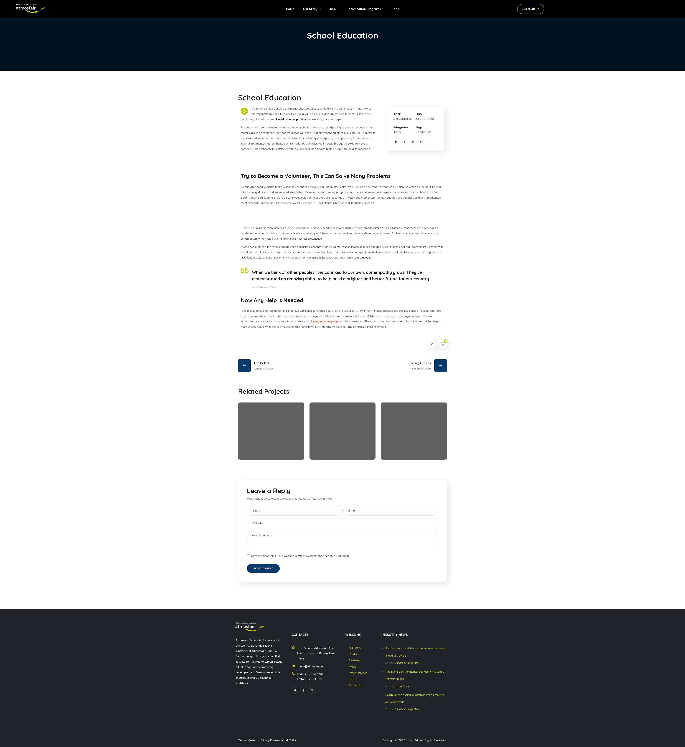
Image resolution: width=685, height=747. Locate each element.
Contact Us (356, 685)
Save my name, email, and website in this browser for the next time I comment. (300, 556)
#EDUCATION (256, 451)
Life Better (329, 445)
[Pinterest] (413, 141)
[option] (271, 433)
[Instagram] (421, 141)
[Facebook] (404, 141)
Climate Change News (408, 663)
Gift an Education (265, 445)
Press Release (358, 673)
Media (352, 667)
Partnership (356, 660)
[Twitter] (395, 141)
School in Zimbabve (410, 445)
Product (354, 654)
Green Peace (402, 686)
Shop (352, 679)
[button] (530, 9)
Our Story (355, 648)
